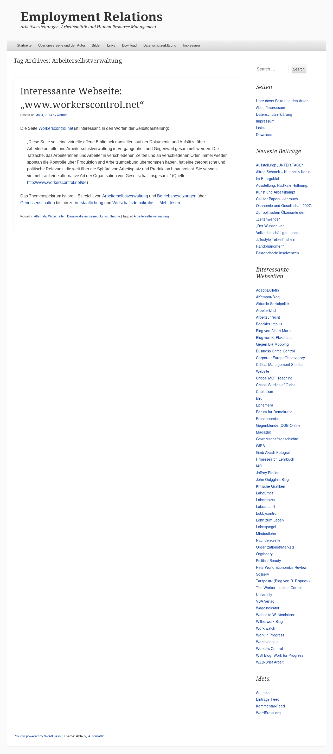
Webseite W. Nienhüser (275, 614)
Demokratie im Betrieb (83, 216)
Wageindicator (267, 607)
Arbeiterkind (266, 310)
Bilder (96, 45)
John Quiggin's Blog (272, 479)
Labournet (264, 492)
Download (129, 45)
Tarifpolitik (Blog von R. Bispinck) (283, 580)
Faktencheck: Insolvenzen (277, 252)
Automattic (96, 736)
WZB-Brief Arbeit (270, 662)
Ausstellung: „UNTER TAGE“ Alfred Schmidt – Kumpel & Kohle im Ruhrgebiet (283, 171)
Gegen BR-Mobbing (272, 344)
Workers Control (269, 648)
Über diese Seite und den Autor (61, 45)
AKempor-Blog (268, 296)
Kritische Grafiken (270, 486)
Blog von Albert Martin (274, 330)
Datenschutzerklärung (159, 45)
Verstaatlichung (89, 203)
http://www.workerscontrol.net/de (57, 182)
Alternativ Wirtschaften (50, 216)
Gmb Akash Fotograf (273, 452)
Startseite (24, 45)
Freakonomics (267, 418)
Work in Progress (270, 634)
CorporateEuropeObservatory (280, 357)
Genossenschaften (37, 203)
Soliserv (262, 574)
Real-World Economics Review (281, 567)
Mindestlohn (266, 533)
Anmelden (264, 692)
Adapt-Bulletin (267, 290)
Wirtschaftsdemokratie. (133, 203)
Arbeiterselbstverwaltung (125, 196)
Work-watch (265, 628)
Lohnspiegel (266, 526)
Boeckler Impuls (269, 323)
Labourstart (265, 506)
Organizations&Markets (275, 547)
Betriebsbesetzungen (176, 196)
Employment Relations (91, 16)
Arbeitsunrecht (268, 317)
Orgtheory (264, 553)
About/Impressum (270, 107)
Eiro (259, 398)
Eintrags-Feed (267, 699)
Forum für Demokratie (274, 411)
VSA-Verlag (265, 601)
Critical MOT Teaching (274, 378)
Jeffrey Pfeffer (267, 472)
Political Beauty (268, 560)
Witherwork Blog (269, 621)
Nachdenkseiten (269, 540)
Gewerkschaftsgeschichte (277, 438)
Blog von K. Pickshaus (274, 337)
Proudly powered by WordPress (37, 736)
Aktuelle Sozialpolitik (272, 303)
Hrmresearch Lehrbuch (275, 459)
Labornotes (265, 499)
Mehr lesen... (171, 203)
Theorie (114, 216)
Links (111, 45)
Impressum (191, 45)
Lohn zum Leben (270, 520)
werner (62, 115)
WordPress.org (268, 712)
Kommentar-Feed (270, 705)
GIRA (260, 445)
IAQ (259, 465)
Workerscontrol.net (56, 128)
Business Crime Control (275, 350)
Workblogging (267, 641)
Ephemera (264, 405)
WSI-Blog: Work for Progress (279, 655)
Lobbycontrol (266, 513)
